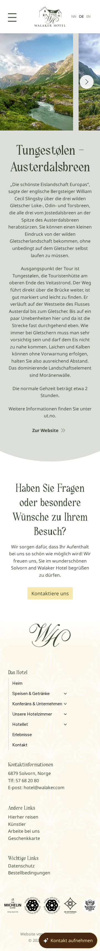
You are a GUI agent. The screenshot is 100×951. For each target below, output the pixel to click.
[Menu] (12, 17)
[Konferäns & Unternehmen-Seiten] (65, 703)
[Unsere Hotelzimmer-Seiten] (65, 714)
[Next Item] (87, 82)
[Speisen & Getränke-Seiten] (65, 693)
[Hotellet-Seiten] (65, 724)
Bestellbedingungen (29, 873)
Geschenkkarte (24, 838)
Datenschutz (21, 866)
